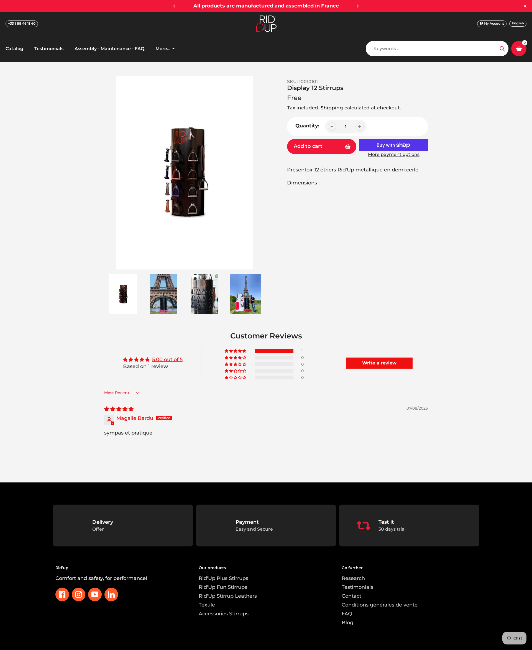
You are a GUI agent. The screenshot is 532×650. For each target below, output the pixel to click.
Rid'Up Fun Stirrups (223, 587)
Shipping (332, 108)
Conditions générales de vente (380, 605)
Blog (347, 623)
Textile (207, 605)
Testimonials (357, 587)
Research (353, 578)
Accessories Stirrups (224, 614)
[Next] (357, 6)
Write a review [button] (379, 363)
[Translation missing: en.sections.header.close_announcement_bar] (525, 6)
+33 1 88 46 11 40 (21, 23)
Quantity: (307, 126)
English (518, 23)
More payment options (394, 154)
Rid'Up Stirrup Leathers (228, 596)
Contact (351, 596)
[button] (236, 351)
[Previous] (174, 6)
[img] (119, 409)
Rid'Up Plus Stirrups (223, 578)
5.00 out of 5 (167, 359)
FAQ (347, 614)
